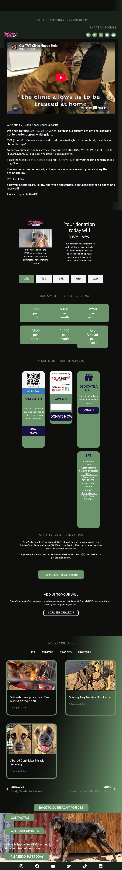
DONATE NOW (61, 416)
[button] (84, 35)
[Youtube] (53, 866)
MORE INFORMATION (61, 613)
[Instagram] (21, 866)
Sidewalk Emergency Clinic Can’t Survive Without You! (30, 698)
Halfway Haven (65, 159)
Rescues (66, 653)
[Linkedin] (101, 866)
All (33, 653)
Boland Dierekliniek (38, 159)
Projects (84, 653)
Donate (89, 410)
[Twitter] (69, 866)
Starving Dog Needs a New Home (90, 697)
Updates (47, 653)
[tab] (26, 279)
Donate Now (33, 431)
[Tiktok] (85, 866)
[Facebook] (37, 866)
